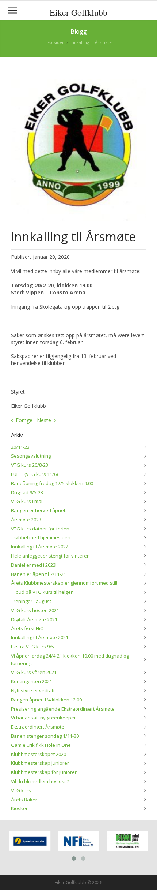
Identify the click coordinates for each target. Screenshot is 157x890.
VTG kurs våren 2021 (34, 672)
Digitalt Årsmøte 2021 (34, 619)
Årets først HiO (27, 628)
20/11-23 (20, 447)
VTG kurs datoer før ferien (40, 528)
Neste (44, 420)
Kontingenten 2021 (31, 681)
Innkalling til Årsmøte (91, 42)
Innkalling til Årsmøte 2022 (39, 546)
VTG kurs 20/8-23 (29, 465)
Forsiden (56, 42)
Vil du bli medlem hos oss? (40, 781)
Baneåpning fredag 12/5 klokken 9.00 (52, 483)
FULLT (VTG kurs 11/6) (34, 474)
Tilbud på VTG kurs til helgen (42, 592)
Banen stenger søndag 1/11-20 (45, 736)
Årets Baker (24, 799)
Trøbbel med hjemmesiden (40, 537)
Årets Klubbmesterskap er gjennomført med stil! (64, 583)
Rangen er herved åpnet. (38, 510)
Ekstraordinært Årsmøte (37, 726)
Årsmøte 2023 (26, 519)
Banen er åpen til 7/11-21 (38, 574)
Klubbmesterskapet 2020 (38, 754)
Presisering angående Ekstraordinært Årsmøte (63, 708)
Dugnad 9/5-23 (27, 492)
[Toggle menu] (13, 10)
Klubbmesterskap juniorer (40, 763)
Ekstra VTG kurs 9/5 (32, 646)
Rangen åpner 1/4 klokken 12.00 (46, 699)
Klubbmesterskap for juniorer (44, 772)
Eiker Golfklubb (78, 12)
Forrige (24, 420)
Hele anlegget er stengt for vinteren (50, 555)
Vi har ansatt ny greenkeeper (43, 717)
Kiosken (20, 808)
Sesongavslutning (31, 456)
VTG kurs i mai (26, 501)
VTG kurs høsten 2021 (35, 610)
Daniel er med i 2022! (34, 565)
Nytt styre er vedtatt (33, 690)
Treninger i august (31, 601)
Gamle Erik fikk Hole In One (41, 745)
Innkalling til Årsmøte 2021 (39, 637)
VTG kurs (21, 790)
